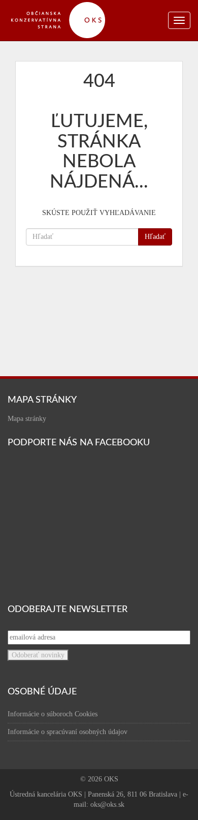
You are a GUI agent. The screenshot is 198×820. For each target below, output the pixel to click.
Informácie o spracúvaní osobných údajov (67, 732)
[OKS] (63, 5)
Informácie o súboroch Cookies (52, 714)
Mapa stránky (27, 418)
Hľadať (155, 236)
